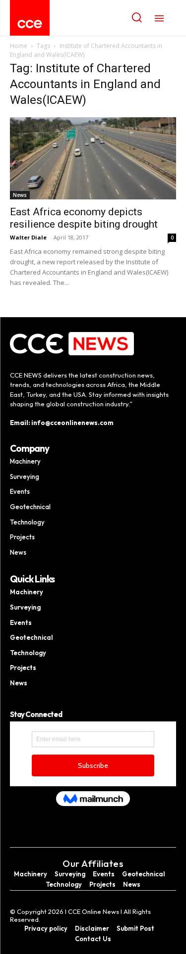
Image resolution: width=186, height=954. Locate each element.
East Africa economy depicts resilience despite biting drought (84, 218)
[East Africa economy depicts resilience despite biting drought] (93, 158)
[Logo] (29, 24)
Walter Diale (28, 237)
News (20, 194)
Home (18, 46)
